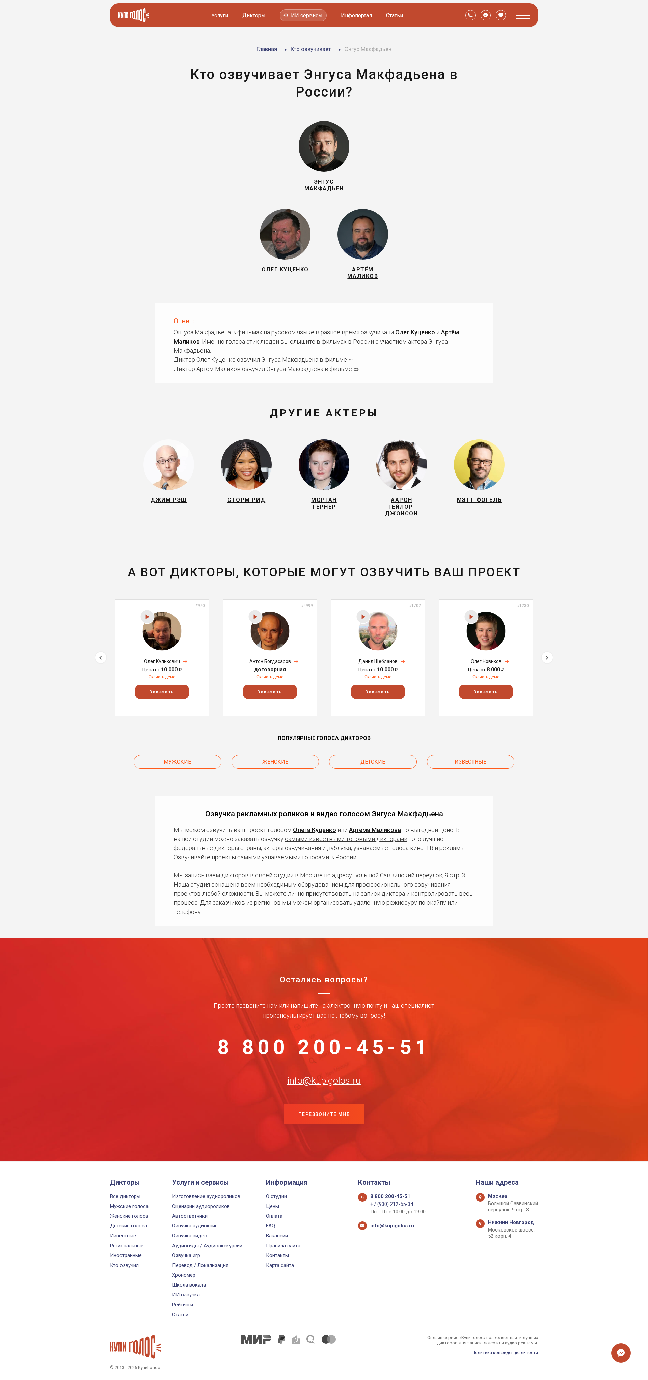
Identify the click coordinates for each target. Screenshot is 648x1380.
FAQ (270, 1226)
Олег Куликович (162, 661)
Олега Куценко (314, 829)
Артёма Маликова (375, 829)
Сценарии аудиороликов (201, 1206)
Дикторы (254, 15)
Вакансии (277, 1236)
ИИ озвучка (186, 1295)
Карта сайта (280, 1265)
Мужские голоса (129, 1206)
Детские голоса (128, 1226)
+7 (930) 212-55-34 (391, 1204)
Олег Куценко (415, 332)
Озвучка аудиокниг (194, 1226)
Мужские (177, 762)
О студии (276, 1196)
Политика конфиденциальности (505, 1352)
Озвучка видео (189, 1236)
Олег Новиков (486, 661)
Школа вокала (189, 1285)
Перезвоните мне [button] (324, 1114)
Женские (275, 762)
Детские (372, 762)
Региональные (126, 1246)
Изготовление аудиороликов (206, 1196)
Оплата (274, 1216)
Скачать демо (162, 677)
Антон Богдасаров (270, 661)
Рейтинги (182, 1305)
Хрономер (183, 1275)
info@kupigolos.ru (324, 1080)
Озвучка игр (186, 1255)
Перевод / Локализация (200, 1265)
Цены (272, 1206)
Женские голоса (129, 1216)
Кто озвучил (124, 1265)
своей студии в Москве (289, 875)
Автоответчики (190, 1216)
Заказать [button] (162, 691)
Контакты (277, 1255)
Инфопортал (356, 15)
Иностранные (126, 1255)
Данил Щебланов (378, 661)
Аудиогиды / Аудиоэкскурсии (207, 1246)
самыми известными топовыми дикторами (346, 838)
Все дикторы (125, 1196)
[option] (162, 657)
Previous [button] (100, 657)
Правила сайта (283, 1246)
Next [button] (547, 657)
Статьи (394, 15)
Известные (470, 762)
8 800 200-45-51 (324, 1047)
